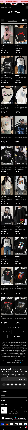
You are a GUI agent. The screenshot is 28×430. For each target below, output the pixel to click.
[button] (5, 4)
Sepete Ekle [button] (7, 42)
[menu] (2, 4)
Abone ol (22, 379)
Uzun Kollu (8, 7)
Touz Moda (17, 45)
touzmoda (3, 45)
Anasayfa (3, 7)
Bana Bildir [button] (7, 223)
